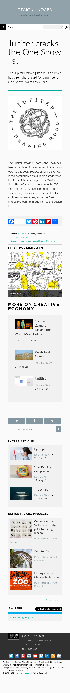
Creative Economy (19, 237)
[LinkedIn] (42, 221)
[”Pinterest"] (52, 421)
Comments (51, 240)
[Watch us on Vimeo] (41, 656)
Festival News (38, 240)
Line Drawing (17, 293)
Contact (39, 636)
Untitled (40, 378)
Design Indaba (23, 672)
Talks (18, 340)
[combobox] (53, 27)
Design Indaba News (20, 240)
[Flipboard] (48, 221)
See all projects (54, 600)
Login (25, 644)
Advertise (27, 640)
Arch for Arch (43, 551)
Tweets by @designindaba (24, 617)
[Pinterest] (35, 221)
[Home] (35, 10)
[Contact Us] (59, 656)
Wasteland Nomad (42, 354)
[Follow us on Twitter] (16, 421)
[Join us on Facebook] (34, 421)
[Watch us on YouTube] (35, 656)
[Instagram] (29, 656)
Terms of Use (29, 648)
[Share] (55, 221)
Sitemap (38, 644)
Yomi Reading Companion (42, 469)
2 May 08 (22, 233)
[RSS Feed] (53, 656)
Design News (43, 362)
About (25, 636)
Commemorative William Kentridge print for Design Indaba (45, 527)
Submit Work (44, 640)
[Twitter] (29, 221)
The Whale (41, 489)
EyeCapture (41, 449)
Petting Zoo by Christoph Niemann (46, 575)
